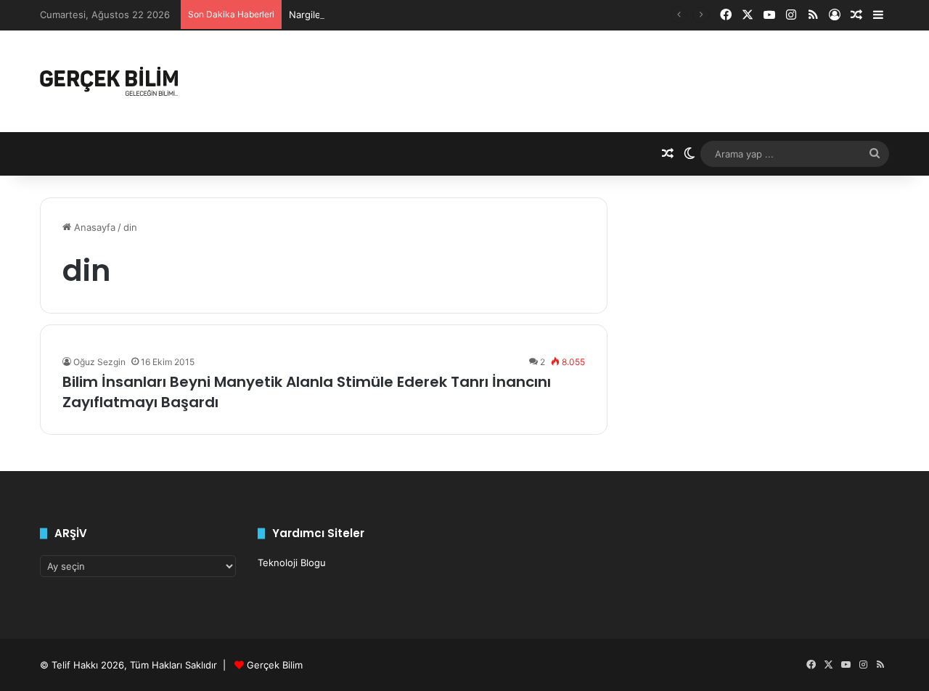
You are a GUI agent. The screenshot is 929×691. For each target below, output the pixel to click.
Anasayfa (93, 227)
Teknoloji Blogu (292, 562)
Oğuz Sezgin (99, 361)
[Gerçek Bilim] (109, 81)
